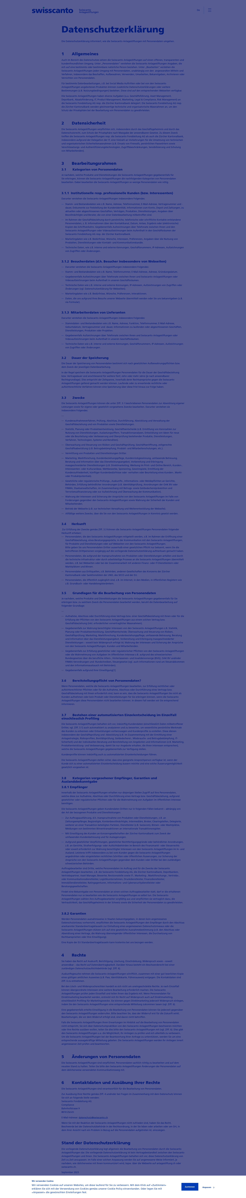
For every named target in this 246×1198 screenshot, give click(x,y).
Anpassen (206, 1187)
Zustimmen (190, 1186)
